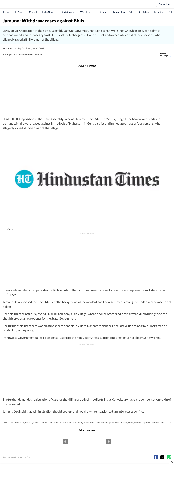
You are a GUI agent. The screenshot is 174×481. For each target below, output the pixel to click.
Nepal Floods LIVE (123, 12)
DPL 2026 (143, 12)
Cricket (33, 12)
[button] (65, 441)
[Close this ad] (171, 461)
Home (6, 12)
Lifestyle (103, 12)
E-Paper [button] (19, 12)
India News (48, 12)
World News (86, 12)
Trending (158, 12)
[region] (87, 92)
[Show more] (169, 422)
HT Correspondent (23, 54)
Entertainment (67, 12)
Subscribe (164, 4)
